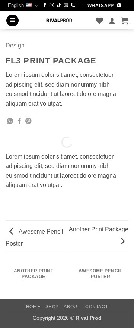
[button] (12, 21)
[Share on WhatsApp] (10, 121)
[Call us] (73, 5)
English (16, 5)
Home (33, 306)
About (72, 306)
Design (15, 45)
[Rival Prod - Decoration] (59, 20)
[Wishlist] (99, 20)
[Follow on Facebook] (44, 5)
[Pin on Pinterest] (28, 121)
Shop (52, 306)
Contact (96, 306)
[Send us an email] (66, 5)
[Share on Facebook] (19, 121)
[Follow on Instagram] (52, 5)
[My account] (112, 20)
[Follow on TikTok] (59, 5)
